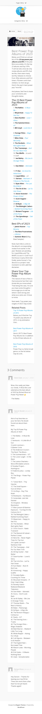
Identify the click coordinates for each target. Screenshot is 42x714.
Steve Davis (18, 378)
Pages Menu (20, 3)
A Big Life (26, 204)
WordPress (21, 707)
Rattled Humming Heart (23, 209)
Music (19, 31)
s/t (14, 125)
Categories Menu (19, 21)
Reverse (16, 201)
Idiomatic (29, 166)
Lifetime (17, 234)
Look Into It (28, 128)
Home (13, 31)
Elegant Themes (21, 705)
